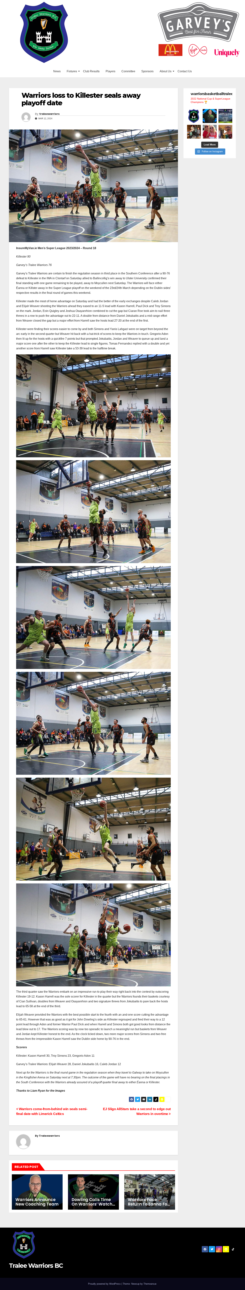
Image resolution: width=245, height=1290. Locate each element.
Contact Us (185, 71)
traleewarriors (49, 114)
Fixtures (72, 71)
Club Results (91, 71)
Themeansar (149, 1283)
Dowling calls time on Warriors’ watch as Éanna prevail (92, 1204)
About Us (165, 71)
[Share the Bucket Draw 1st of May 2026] (225, 132)
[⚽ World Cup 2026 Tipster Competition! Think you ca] (225, 116)
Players (110, 71)
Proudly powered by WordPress (104, 1283)
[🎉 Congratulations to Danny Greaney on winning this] (194, 132)
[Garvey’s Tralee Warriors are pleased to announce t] (209, 116)
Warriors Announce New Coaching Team (36, 1202)
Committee (128, 71)
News (57, 71)
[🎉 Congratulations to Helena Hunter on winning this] (209, 132)
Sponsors (147, 71)
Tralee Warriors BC (36, 1265)
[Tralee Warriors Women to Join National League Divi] (194, 116)
